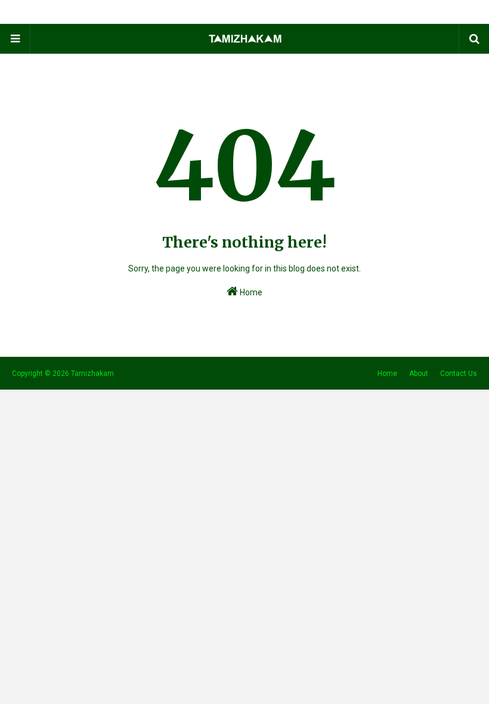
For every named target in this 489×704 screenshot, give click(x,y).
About (418, 373)
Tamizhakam (92, 373)
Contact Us (458, 373)
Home (250, 292)
